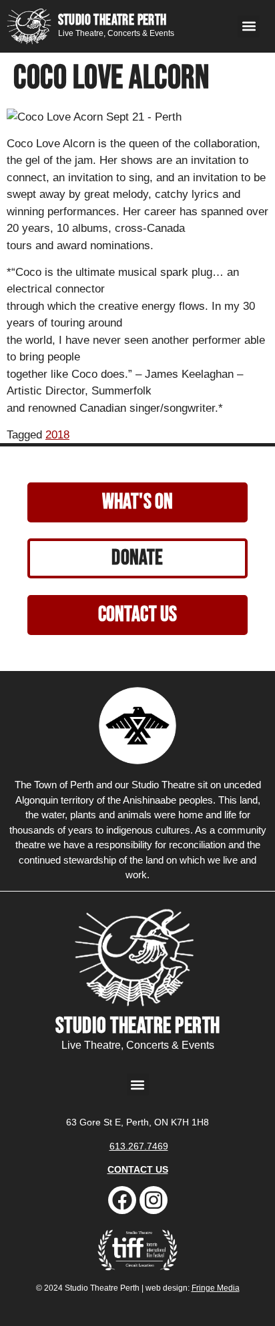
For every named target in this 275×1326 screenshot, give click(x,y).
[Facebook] (122, 1200)
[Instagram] (154, 1200)
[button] (249, 26)
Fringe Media (216, 1288)
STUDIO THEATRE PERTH (112, 20)
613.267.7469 (138, 1146)
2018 (57, 434)
